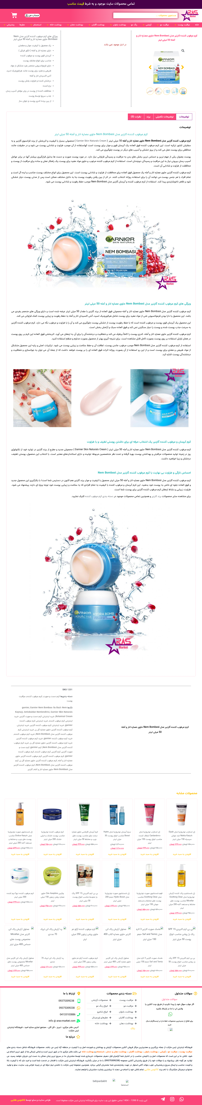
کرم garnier (36, 747)
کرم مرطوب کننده (34, 696)
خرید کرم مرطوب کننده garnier (58, 738)
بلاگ (133, 1028)
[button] (182, 24)
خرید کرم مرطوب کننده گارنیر (30, 738)
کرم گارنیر (56, 751)
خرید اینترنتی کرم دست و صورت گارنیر (37, 716)
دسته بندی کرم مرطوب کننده (99, 496)
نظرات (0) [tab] (136, 117)
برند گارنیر (156, 496)
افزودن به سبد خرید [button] (182, 854)
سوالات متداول (169, 999)
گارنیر (30, 769)
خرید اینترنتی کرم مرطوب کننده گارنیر (47, 725)
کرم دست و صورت (51, 696)
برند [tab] (148, 117)
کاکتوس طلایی (151, 1069)
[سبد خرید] (14, 15)
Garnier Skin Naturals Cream (91, 140)
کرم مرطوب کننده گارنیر (53, 756)
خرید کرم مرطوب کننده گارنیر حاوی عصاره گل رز (51, 743)
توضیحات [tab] (184, 117)
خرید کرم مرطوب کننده (24, 734)
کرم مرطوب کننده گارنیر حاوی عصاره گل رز (38, 760)
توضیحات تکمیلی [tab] (165, 117)
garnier (25, 707)
